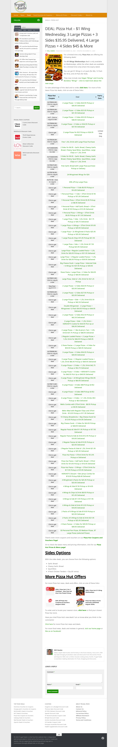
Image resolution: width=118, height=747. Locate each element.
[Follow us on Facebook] (38, 20)
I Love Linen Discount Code (30, 124)
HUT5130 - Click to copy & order (52, 182)
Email (78, 684)
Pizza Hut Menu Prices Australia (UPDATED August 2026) (93, 602)
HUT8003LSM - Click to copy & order (52, 112)
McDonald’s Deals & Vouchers (23, 711)
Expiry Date (100, 97)
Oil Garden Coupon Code (53, 722)
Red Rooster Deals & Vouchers (23, 720)
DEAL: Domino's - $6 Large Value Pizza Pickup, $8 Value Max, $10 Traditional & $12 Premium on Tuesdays (26, 75)
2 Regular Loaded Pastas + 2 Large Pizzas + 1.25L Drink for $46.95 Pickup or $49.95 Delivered (78, 339)
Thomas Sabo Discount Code (54, 709)
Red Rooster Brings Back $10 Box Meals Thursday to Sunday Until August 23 (26, 67)
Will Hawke (51, 51)
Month (30, 30)
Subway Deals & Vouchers (22, 718)
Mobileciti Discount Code (22, 131)
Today (20, 30)
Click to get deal (52, 134)
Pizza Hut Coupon (52, 96)
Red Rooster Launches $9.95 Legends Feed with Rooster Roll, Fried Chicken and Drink (26, 90)
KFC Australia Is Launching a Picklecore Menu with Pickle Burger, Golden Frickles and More (27, 41)
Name (49, 684)
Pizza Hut (55, 20)
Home (16, 15)
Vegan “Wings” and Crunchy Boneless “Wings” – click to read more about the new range (74, 80)
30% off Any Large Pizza (78, 182)
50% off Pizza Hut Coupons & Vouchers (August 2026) (62, 602)
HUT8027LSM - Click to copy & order (52, 167)
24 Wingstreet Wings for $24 (78, 174)
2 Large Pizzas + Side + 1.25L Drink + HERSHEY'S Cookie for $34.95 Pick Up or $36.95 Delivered (78, 324)
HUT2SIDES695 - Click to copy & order (52, 150)
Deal (77, 97)
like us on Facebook (53, 631)
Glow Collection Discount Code (28, 145)
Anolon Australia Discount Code (55, 720)
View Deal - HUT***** (52, 287)
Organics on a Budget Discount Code (56, 707)
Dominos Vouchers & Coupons (23, 707)
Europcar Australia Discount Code (55, 724)
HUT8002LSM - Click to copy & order (52, 104)
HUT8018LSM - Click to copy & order (52, 174)
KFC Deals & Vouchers (21, 713)
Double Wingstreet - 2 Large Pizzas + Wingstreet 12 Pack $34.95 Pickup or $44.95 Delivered (78, 308)
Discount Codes (76, 15)
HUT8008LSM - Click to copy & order (52, 353)
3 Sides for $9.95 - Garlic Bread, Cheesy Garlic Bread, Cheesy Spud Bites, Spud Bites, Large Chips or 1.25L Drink (78, 159)
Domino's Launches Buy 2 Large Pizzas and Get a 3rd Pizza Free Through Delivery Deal (26, 97)
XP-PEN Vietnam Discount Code (55, 711)
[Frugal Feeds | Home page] (20, 6)
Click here (49, 624)
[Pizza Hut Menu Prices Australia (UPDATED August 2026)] (80, 602)
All (34, 30)
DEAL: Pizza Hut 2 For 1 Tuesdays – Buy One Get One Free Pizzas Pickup (63, 591)
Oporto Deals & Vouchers (22, 722)
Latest (24, 27)
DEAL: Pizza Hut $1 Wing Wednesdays (93, 591)
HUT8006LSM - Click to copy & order (52, 125)
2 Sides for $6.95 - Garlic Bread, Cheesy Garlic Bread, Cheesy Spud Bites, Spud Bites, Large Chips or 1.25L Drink (78, 150)
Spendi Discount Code (52, 713)
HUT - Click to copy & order (52, 118)
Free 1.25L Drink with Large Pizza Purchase (78, 142)
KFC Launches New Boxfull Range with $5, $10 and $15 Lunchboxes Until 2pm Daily (26, 48)
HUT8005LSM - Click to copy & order (52, 294)
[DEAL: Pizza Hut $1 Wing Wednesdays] (80, 591)
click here (84, 87)
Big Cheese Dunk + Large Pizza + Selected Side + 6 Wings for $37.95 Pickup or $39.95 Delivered (78, 266)
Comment (50, 672)
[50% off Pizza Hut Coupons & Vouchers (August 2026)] (50, 602)
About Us (89, 15)
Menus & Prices (61, 15)
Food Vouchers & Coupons (42, 15)
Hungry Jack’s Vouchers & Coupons (25, 709)
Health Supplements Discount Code (56, 727)
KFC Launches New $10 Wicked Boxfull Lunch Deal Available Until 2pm (26, 82)
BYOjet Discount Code (52, 718)
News (22, 15)
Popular (17, 27)
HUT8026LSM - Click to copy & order (52, 142)
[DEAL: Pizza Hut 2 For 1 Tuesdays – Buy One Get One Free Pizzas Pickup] (50, 591)
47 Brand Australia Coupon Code (55, 715)
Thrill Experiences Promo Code (29, 136)
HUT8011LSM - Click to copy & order (52, 386)
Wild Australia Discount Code (31, 154)
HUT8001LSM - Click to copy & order (52, 280)
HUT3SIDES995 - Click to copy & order (52, 159)
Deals (29, 15)
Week (24, 30)
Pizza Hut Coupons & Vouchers (23, 715)
